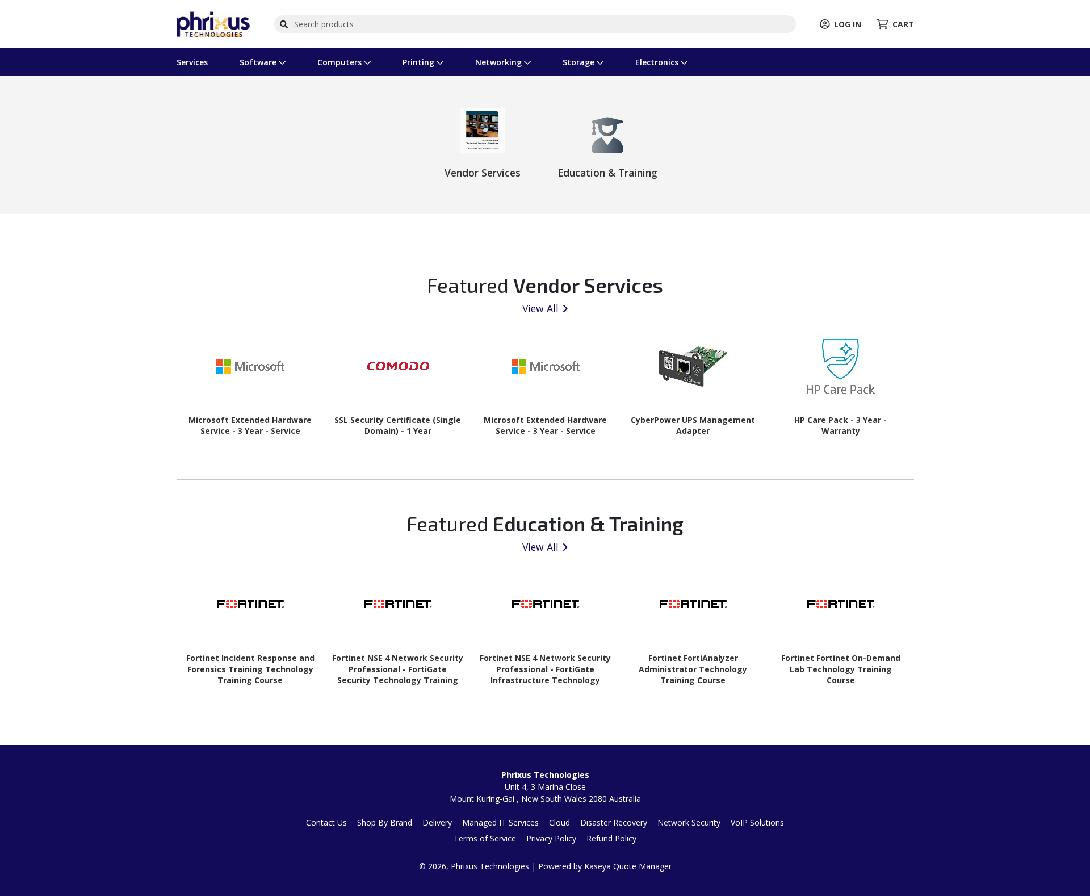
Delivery (437, 822)
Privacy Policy (551, 838)
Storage (580, 62)
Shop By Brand (384, 822)
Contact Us (326, 822)
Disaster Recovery (613, 822)
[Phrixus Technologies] (213, 23)
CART (903, 24)
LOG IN (847, 24)
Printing (420, 62)
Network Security (688, 822)
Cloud (559, 822)
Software (259, 62)
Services (192, 62)
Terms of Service (485, 838)
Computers (340, 62)
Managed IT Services (500, 822)
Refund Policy (611, 838)
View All (540, 308)
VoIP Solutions (757, 822)
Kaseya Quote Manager (628, 866)
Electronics (658, 62)
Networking (499, 62)
